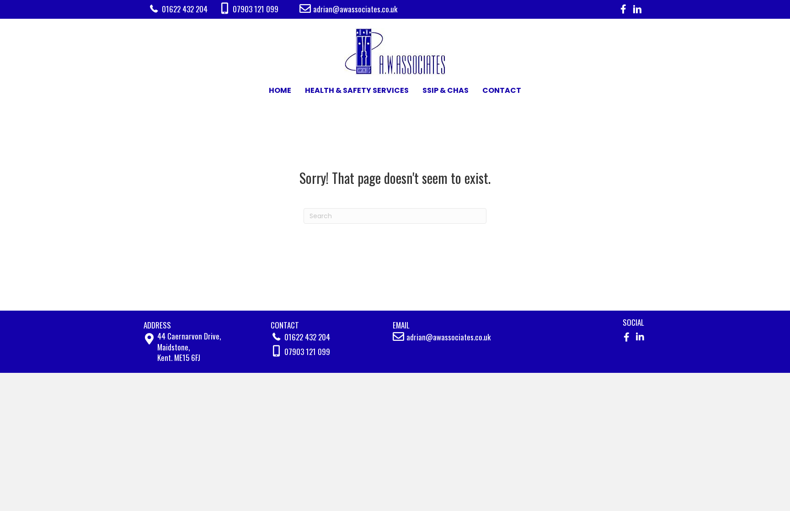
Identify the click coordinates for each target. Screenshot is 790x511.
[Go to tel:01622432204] (183, 9)
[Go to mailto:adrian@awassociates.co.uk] (407, 9)
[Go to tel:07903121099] (259, 9)
